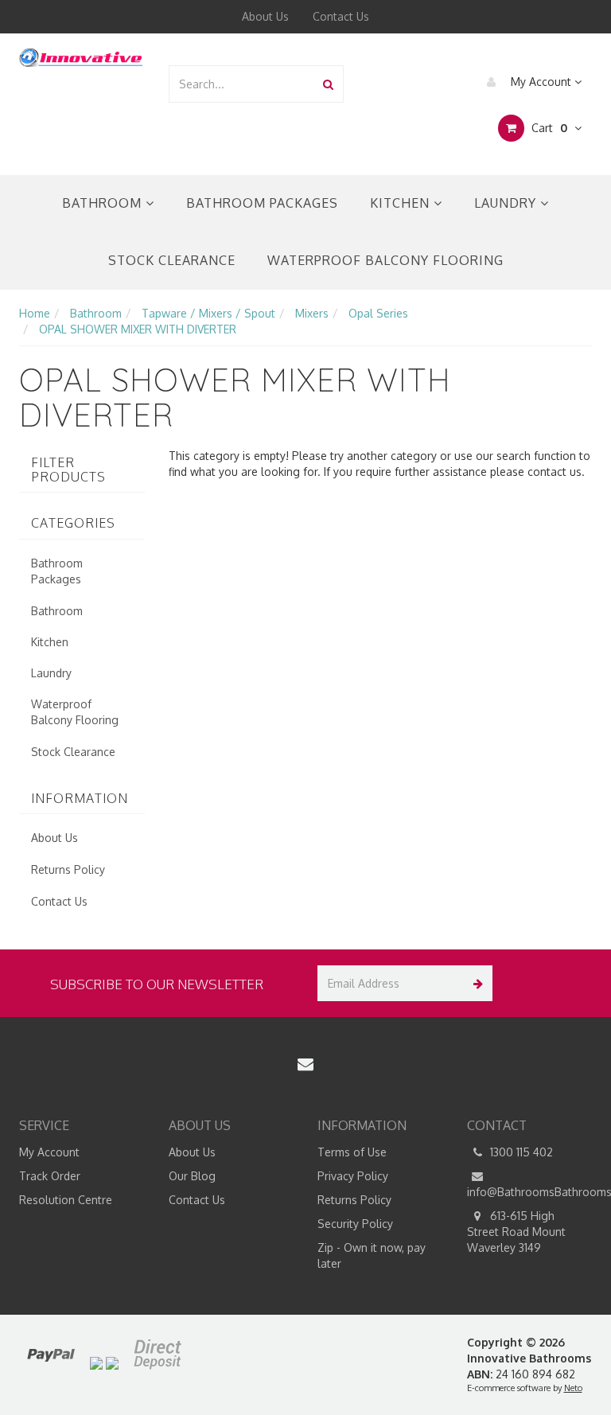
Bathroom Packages (262, 203)
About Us (265, 16)
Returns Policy (68, 869)
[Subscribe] (474, 983)
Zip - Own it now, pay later (371, 1255)
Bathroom (104, 203)
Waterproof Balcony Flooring (385, 260)
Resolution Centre (65, 1199)
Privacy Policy (352, 1176)
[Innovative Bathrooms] (81, 55)
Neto (573, 1388)
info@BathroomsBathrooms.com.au (530, 1192)
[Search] (328, 84)
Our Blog (192, 1176)
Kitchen (402, 203)
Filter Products (68, 470)
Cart (547, 127)
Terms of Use (352, 1152)
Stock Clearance (171, 260)
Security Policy (355, 1223)
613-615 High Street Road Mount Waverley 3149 (516, 1231)
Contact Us (341, 16)
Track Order (49, 1176)
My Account (541, 81)
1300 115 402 (520, 1152)
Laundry (507, 203)
